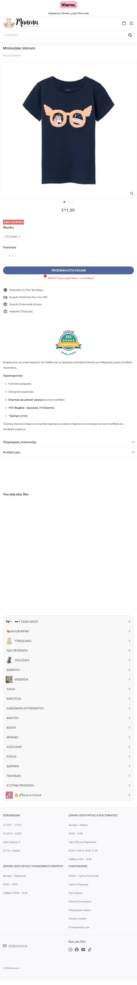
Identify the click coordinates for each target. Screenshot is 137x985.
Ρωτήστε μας (11, 452)
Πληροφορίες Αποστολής (19, 442)
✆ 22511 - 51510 (12, 825)
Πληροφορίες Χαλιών (79, 910)
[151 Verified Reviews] (68, 357)
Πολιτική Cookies (77, 918)
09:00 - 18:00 (10, 884)
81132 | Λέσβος (12, 850)
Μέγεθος (8, 227)
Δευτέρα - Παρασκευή (14, 875)
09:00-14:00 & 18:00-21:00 (83, 850)
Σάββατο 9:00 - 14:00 (80, 859)
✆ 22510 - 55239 (12, 833)
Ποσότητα (9, 247)
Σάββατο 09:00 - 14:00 (15, 893)
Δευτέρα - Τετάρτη (78, 825)
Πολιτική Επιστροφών (80, 901)
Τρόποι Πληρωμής (78, 884)
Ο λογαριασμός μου (79, 927)
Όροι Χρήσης (75, 893)
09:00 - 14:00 (75, 833)
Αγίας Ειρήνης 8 (11, 842)
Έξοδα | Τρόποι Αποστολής (83, 875)
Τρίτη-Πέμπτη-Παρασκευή (82, 842)
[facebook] (70, 949)
